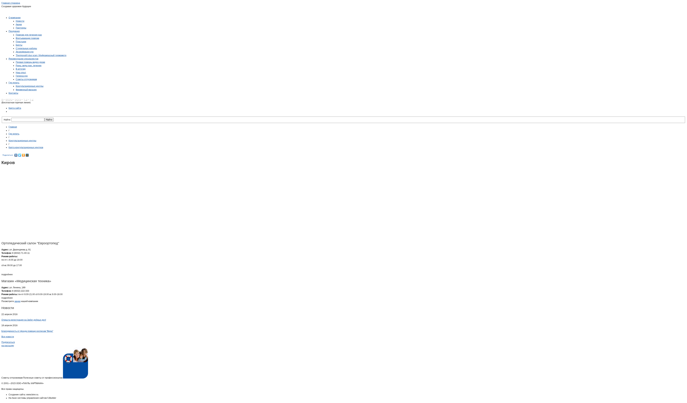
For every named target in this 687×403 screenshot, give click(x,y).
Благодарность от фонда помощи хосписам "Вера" (27, 331)
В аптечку (21, 69)
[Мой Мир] (27, 155)
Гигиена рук (22, 76)
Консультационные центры (29, 86)
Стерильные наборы (26, 48)
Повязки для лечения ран (29, 35)
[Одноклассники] (23, 155)
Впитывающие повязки (27, 38)
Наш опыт (21, 72)
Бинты (19, 45)
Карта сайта (15, 108)
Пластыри (21, 41)
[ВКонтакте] (16, 155)
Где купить (14, 82)
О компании (15, 17)
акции (17, 301)
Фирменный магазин (26, 89)
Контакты (13, 93)
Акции (19, 24)
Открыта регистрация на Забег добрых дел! (23, 320)
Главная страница (10, 3)
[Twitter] (20, 155)
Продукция (14, 31)
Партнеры (21, 28)
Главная (13, 127)
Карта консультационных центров (26, 147)
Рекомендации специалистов (23, 59)
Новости (20, 21)
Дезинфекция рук (24, 52)
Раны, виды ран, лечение (29, 65)
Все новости (7, 336)
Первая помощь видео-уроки (30, 62)
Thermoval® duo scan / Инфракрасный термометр (41, 55)
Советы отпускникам (26, 79)
